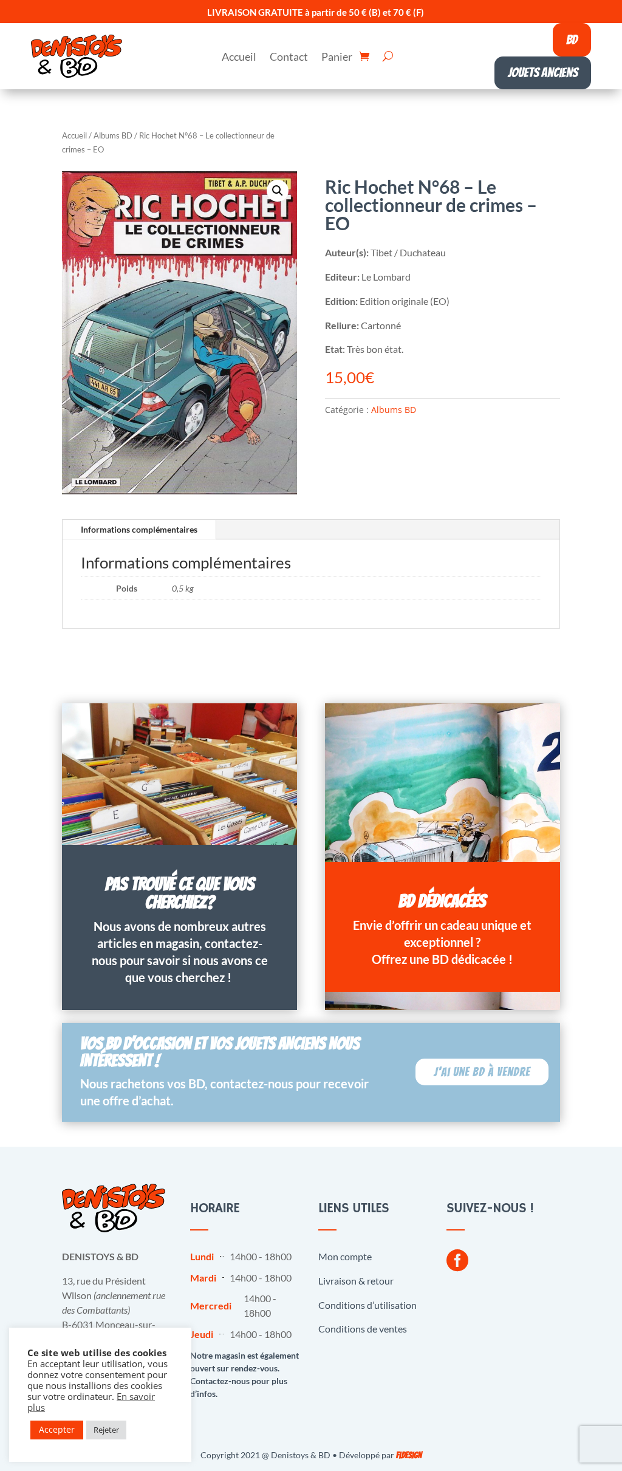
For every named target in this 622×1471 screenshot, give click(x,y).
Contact (289, 57)
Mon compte (345, 1256)
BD (572, 40)
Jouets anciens (543, 73)
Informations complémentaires (139, 529)
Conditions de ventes (362, 1328)
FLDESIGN (409, 1455)
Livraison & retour (356, 1280)
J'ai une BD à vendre (482, 1072)
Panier (336, 57)
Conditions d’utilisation (367, 1305)
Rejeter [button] (106, 1429)
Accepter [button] (57, 1429)
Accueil (239, 57)
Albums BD (113, 135)
